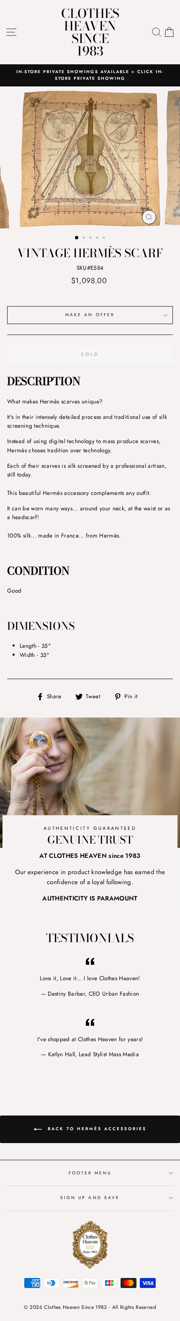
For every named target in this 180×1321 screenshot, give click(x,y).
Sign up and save (90, 1197)
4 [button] (98, 238)
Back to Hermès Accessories (96, 1129)
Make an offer (90, 315)
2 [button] (84, 238)
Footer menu (90, 1173)
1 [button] (77, 238)
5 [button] (105, 238)
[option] (90, 157)
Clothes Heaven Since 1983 (90, 32)
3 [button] (91, 238)
